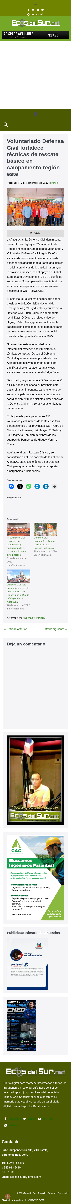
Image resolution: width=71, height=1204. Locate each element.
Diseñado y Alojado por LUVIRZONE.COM (23, 1200)
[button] (35, 3)
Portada (40, 617)
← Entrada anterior (15, 629)
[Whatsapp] (42, 10)
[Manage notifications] (7, 1196)
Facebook (14, 1118)
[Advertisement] (35, 75)
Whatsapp (14, 1125)
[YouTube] (38, 10)
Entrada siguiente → (55, 629)
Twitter (31, 1118)
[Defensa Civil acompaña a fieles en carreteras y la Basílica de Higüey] (45, 529)
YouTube (47, 1118)
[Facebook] (28, 10)
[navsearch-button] (6, 125)
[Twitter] (33, 10)
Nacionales (29, 617)
